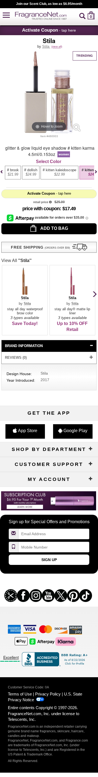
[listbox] (48, 175)
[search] (82, 15)
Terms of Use (20, 694)
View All (16, 260)
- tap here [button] (49, 30)
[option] (13, 172)
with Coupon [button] (41, 208)
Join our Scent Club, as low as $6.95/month (49, 4)
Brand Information (24, 346)
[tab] (48, 346)
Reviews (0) (16, 358)
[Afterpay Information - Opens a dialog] (21, 218)
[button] (6, 15)
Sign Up (49, 560)
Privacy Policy (48, 694)
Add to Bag (53, 228)
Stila (46, 46)
